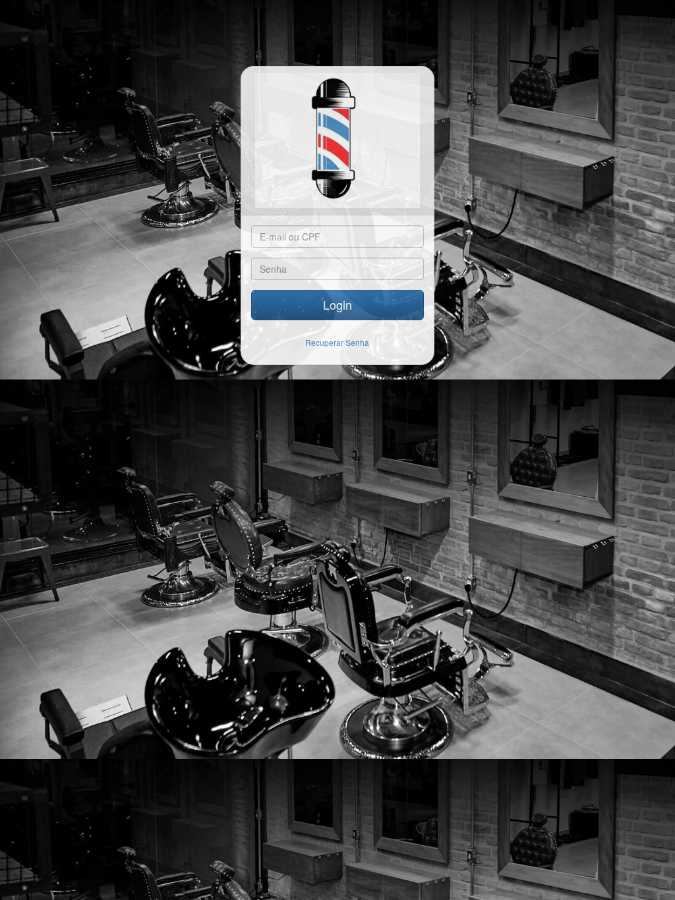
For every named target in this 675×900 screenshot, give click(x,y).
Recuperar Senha (337, 342)
